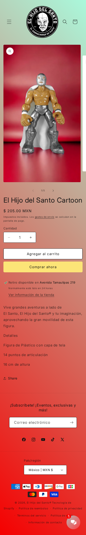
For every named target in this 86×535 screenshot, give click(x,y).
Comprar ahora (43, 267)
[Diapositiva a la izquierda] (33, 191)
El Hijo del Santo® (39, 502)
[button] (9, 22)
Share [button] (12, 378)
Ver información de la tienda (31, 295)
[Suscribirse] (72, 422)
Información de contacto (45, 522)
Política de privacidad (67, 508)
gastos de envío (45, 216)
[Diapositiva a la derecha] (53, 191)
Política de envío (62, 515)
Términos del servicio (31, 515)
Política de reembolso (33, 508)
